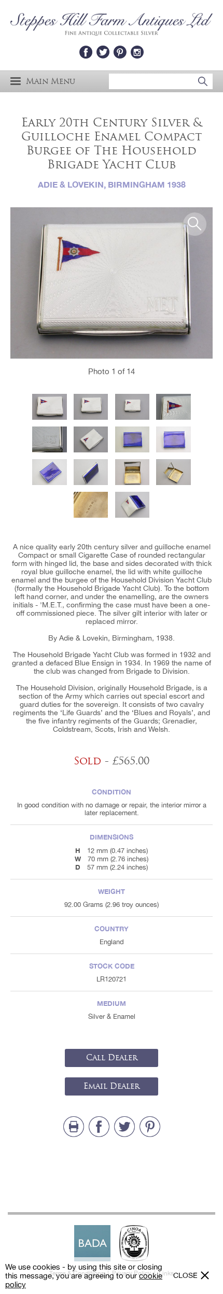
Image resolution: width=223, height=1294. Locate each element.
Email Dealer (111, 1086)
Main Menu (50, 81)
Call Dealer (111, 1057)
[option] (111, 283)
